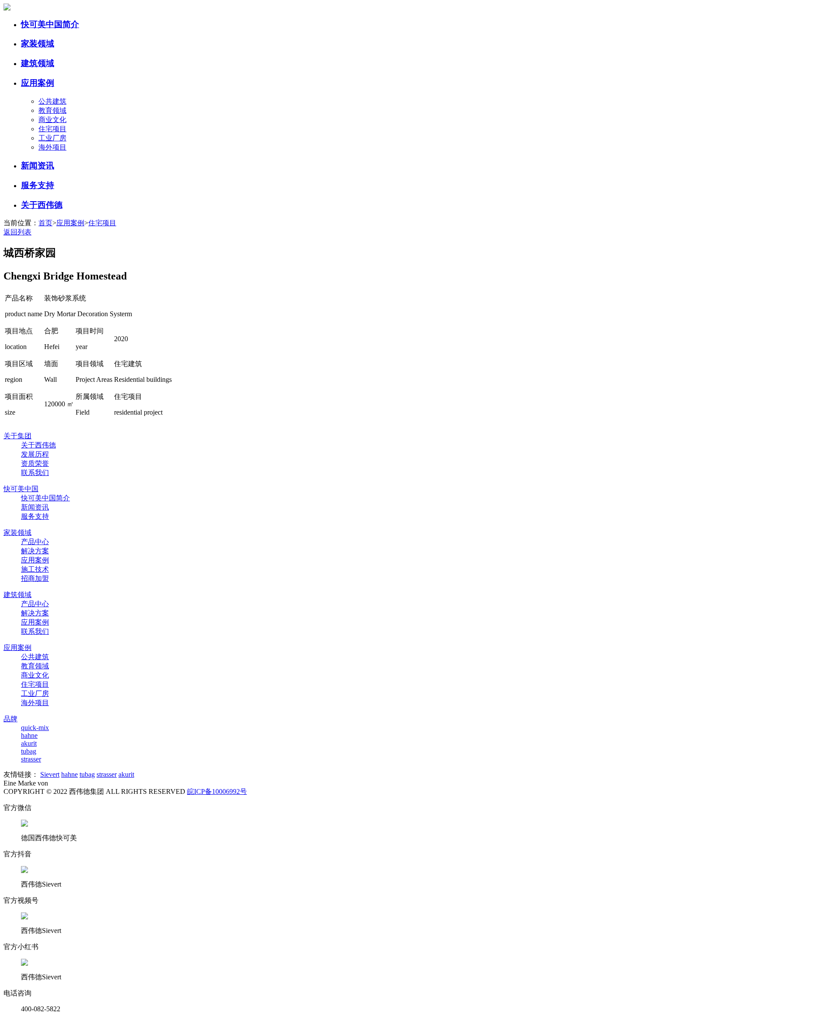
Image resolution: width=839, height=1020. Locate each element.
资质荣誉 (35, 463)
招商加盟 (35, 578)
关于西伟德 (41, 205)
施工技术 (35, 569)
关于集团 (17, 436)
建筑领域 (37, 63)
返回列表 (17, 232)
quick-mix (35, 727)
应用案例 (37, 82)
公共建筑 (52, 101)
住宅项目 (52, 129)
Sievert (49, 774)
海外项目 (52, 147)
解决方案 (35, 551)
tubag (28, 751)
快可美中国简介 (50, 24)
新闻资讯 (37, 165)
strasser (31, 759)
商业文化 (52, 119)
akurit (29, 743)
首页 (45, 223)
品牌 (10, 719)
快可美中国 (20, 489)
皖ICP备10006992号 (217, 791)
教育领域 (52, 110)
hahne (29, 735)
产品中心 (35, 541)
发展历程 (35, 454)
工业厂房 (52, 138)
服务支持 (37, 185)
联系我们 (35, 472)
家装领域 (37, 43)
